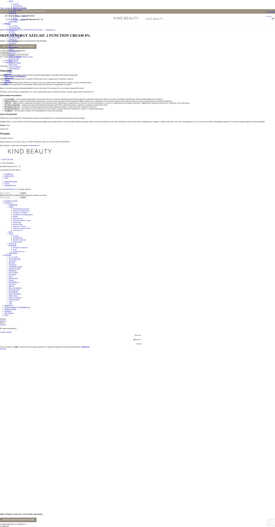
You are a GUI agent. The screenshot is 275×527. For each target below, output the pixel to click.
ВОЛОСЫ (12, 12)
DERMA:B (13, 40)
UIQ (10, 73)
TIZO (11, 71)
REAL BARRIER (15, 57)
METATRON (13, 47)
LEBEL (11, 49)
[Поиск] (172, 18)
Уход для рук (17, 10)
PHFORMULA (14, 51)
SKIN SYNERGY (15, 67)
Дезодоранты (18, 6)
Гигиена (16, 4)
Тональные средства (20, 16)
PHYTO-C (12, 53)
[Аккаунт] (169, 18)
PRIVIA (11, 55)
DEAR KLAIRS (14, 38)
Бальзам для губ (18, 20)
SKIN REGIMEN (15, 63)
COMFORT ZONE (15, 36)
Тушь (15, 18)
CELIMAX (13, 34)
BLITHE (12, 32)
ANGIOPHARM (15, 28)
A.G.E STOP (13, 26)
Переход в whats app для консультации (18, 520)
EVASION (12, 44)
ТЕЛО (11, 2)
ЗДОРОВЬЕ (13, 22)
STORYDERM (14, 69)
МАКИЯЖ (13, 14)
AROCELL (13, 30)
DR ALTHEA (13, 42)
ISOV (11, 45)
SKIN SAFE (13, 65)
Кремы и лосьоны (19, 8)
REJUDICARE (14, 59)
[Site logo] (126, 20)
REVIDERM (13, 61)
